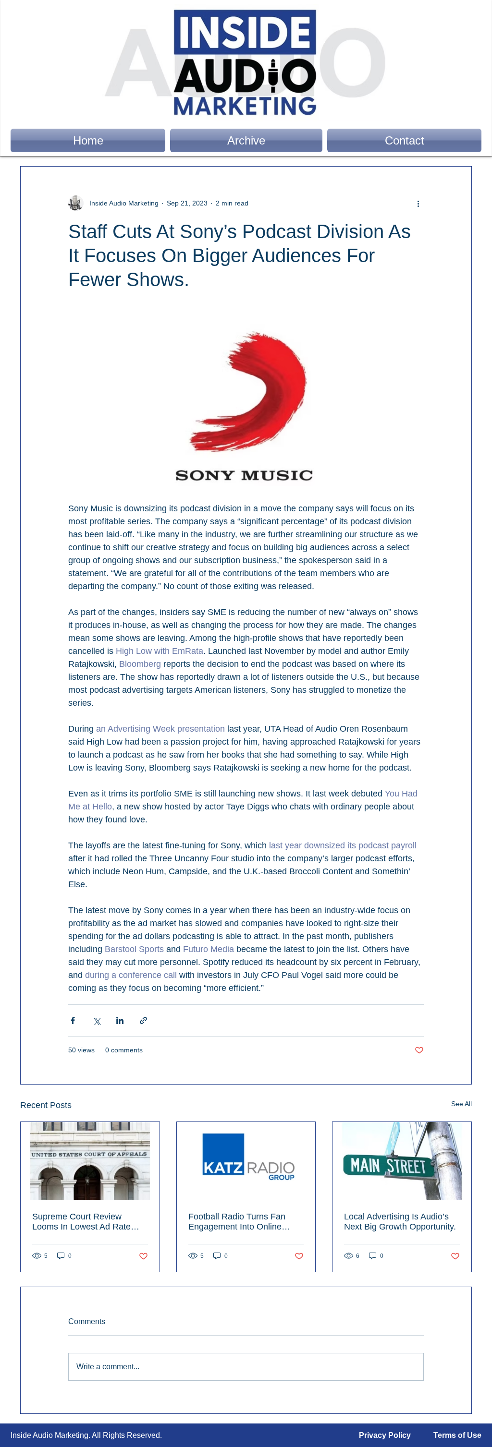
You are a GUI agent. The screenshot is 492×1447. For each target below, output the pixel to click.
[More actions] (418, 203)
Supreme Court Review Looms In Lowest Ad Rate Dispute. (81, 1222)
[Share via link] (143, 1020)
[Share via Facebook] (72, 1020)
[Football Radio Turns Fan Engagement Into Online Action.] (246, 1161)
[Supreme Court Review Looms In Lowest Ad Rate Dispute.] (90, 1161)
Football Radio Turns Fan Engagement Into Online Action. (236, 1222)
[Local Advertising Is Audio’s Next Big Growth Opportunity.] (401, 1161)
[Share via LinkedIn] (119, 1020)
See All (461, 1104)
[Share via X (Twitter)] (96, 1020)
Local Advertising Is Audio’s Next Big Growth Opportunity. (400, 1221)
